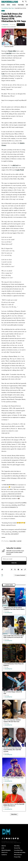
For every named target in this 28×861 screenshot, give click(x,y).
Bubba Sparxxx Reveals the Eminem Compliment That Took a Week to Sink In (13, 608)
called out (15, 165)
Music (4, 661)
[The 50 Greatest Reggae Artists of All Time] (14, 681)
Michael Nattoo (5, 24)
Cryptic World (19, 170)
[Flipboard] (16, 838)
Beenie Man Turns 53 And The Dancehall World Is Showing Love (13, 804)
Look (2, 74)
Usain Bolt (8, 53)
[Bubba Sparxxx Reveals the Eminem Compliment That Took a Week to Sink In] (14, 597)
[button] (23, 1)
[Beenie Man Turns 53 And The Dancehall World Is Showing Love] (14, 793)
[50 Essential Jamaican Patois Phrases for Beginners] (14, 653)
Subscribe (14, 562)
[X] (4, 838)
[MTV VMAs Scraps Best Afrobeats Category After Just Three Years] (14, 709)
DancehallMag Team (8, 612)
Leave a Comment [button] (20, 575)
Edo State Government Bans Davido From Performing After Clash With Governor (12, 749)
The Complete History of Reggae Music (13, 777)
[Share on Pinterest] (18, 569)
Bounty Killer (12, 51)
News (3, 10)
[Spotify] (18, 838)
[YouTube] (6, 838)
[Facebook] (2, 838)
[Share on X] (14, 569)
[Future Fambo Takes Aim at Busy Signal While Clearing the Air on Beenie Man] (14, 625)
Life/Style (5, 801)
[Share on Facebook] (11, 569)
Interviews (5, 605)
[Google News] (9, 838)
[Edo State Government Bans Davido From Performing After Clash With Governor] (14, 737)
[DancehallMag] (11, 1)
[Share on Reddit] (21, 569)
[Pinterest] (13, 838)
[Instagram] (11, 838)
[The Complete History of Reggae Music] (14, 767)
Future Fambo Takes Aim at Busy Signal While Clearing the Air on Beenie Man (13, 636)
